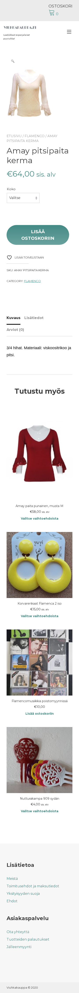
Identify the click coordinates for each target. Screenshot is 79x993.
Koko (11, 189)
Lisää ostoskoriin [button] (39, 714)
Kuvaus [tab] (13, 318)
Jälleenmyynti (19, 947)
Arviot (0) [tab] (15, 330)
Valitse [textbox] (14, 198)
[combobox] (23, 198)
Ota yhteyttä (18, 932)
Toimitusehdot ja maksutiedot (33, 886)
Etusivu (14, 136)
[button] (12, 61)
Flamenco (35, 136)
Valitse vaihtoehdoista (39, 518)
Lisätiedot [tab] (33, 318)
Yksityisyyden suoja (23, 893)
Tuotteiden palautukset (28, 939)
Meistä (12, 879)
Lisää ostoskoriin (37, 235)
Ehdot (12, 901)
